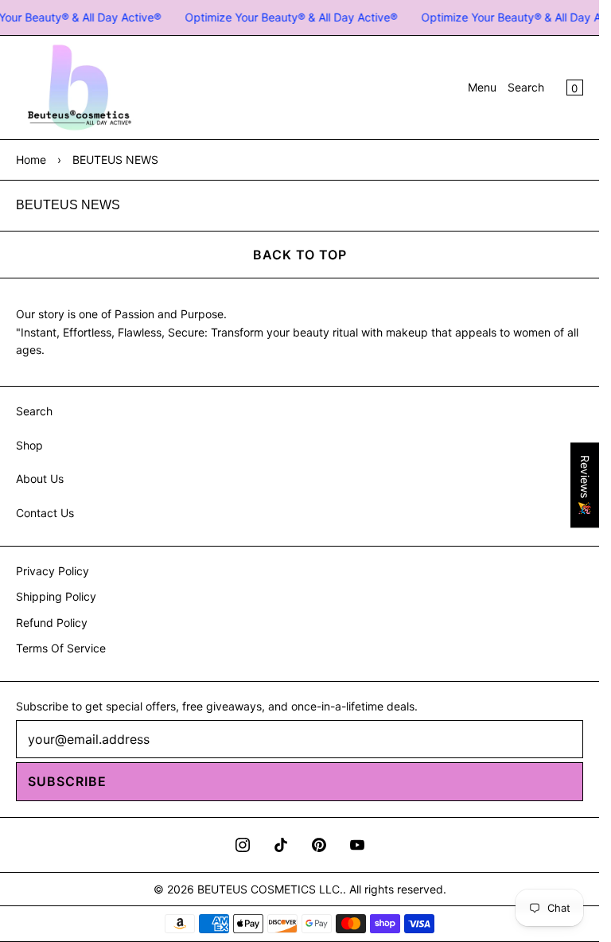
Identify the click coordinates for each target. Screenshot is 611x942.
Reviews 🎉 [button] (585, 485)
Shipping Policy (56, 596)
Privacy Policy (52, 571)
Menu (482, 87)
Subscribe (67, 781)
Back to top (300, 255)
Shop (29, 445)
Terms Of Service (61, 648)
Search (526, 87)
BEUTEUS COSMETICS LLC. (270, 889)
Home (31, 159)
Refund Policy (52, 622)
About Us (40, 478)
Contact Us (45, 513)
